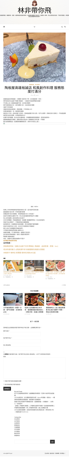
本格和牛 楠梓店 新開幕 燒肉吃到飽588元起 (19, 252)
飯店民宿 (17, 433)
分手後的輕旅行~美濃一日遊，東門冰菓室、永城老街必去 (12, 310)
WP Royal (9, 453)
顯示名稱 (6, 331)
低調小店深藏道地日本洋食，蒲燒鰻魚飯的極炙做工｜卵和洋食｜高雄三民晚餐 (34, 310)
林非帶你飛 (34, 10)
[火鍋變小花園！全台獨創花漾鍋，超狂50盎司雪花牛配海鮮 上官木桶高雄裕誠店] (55, 265)
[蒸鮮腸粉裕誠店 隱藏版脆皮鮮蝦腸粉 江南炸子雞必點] (13, 265)
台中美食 (17, 421)
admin (8, 285)
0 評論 (64, 285)
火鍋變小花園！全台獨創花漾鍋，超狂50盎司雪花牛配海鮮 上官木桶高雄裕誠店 (55, 273)
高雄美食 (31, 84)
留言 (4, 356)
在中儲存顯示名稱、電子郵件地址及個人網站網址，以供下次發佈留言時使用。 (27, 354)
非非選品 (17, 431)
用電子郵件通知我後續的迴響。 (13, 381)
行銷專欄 (17, 427)
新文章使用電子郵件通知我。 (13, 384)
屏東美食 (17, 425)
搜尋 (52, 442)
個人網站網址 (7, 345)
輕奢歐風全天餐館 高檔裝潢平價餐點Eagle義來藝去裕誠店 (34, 272)
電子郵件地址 (7, 338)
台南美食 (17, 423)
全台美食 (37, 84)
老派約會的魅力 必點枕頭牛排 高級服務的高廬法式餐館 (24, 249)
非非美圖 (17, 429)
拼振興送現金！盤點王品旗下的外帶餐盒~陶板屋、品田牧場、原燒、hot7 (30, 246)
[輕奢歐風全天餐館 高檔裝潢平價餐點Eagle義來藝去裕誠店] (34, 265)
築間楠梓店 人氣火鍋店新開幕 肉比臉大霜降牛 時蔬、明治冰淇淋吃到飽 (55, 310)
